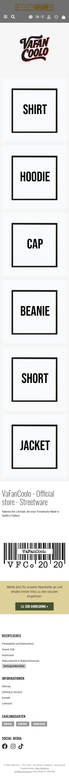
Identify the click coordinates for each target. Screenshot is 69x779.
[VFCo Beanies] (34, 311)
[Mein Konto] (49, 17)
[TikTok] (20, 746)
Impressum (8, 655)
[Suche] (13, 17)
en (37, 17)
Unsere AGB (8, 649)
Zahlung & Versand (12, 692)
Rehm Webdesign (42, 768)
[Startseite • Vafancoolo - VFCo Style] (34, 7)
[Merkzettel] (56, 17)
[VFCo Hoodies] (34, 177)
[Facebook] (5, 746)
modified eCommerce (23, 771)
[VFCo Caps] (34, 244)
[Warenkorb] (63, 17)
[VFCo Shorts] (34, 379)
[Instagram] (13, 746)
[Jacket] (34, 446)
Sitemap (6, 686)
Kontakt (6, 697)
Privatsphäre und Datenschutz (18, 643)
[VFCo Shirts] (34, 110)
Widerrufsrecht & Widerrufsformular (20, 660)
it (43, 17)
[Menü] (5, 17)
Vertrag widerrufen (13, 666)
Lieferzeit (7, 703)
